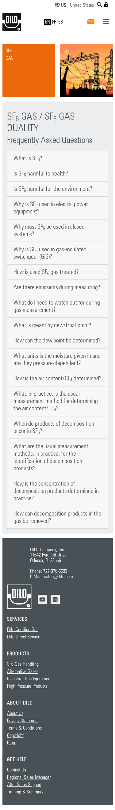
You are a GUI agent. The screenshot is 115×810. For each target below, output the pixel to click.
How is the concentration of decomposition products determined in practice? (56, 491)
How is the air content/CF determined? (57, 378)
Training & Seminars (25, 792)
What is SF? (27, 158)
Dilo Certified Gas (22, 629)
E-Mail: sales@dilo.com (51, 576)
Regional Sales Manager (29, 777)
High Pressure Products (27, 686)
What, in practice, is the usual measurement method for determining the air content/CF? (55, 401)
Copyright (15, 735)
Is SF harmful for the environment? (52, 189)
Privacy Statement (23, 720)
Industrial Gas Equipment (29, 678)
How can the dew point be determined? (57, 341)
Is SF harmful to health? (40, 174)
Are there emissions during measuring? (56, 287)
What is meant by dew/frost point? (52, 325)
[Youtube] (42, 599)
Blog (11, 742)
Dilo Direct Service (23, 636)
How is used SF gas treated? (46, 272)
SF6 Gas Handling (23, 664)
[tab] (57, 158)
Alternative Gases (22, 671)
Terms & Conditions (24, 728)
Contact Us (16, 769)
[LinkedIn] (55, 599)
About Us (15, 713)
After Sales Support (24, 784)
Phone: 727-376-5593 (48, 571)
